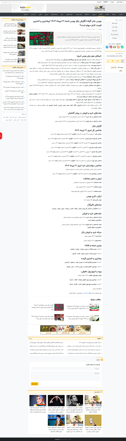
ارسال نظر (34, 384)
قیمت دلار (114, 27)
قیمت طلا (114, 23)
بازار (62, 14)
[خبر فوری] (1, 135)
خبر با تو (33, 14)
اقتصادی (84, 293)
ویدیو (46, 14)
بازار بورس (113, 67)
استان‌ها (26, 14)
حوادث (107, 14)
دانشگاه (87, 14)
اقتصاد (100, 14)
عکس (40, 14)
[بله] (122, 47)
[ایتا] (118, 47)
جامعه (114, 14)
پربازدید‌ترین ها (114, 34)
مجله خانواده (54, 14)
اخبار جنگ (114, 31)
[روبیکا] (114, 47)
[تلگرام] (107, 47)
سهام (121, 71)
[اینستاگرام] (110, 47)
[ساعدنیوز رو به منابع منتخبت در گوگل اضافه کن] (122, 61)
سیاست (121, 14)
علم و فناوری (69, 14)
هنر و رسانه (79, 14)
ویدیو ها (115, 38)
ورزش (94, 14)
